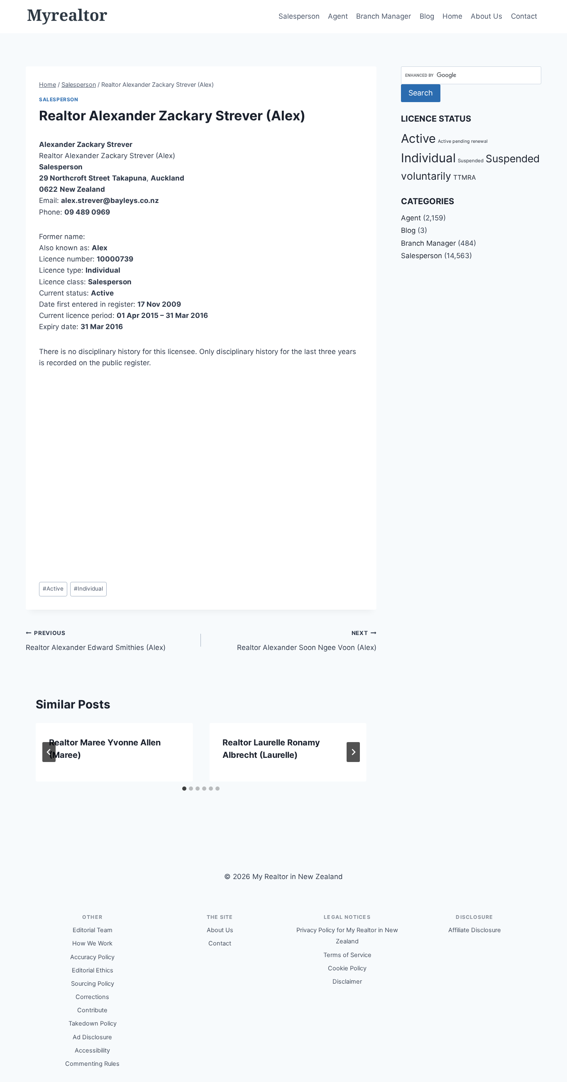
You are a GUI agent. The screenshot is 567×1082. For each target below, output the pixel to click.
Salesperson (299, 16)
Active (53, 588)
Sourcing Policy (92, 983)
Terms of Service (347, 955)
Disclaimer (347, 981)
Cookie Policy (347, 968)
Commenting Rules (92, 1063)
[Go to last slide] (49, 752)
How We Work (92, 943)
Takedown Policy (92, 1023)
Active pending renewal (463, 141)
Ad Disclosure (92, 1037)
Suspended (471, 161)
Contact (524, 16)
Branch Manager (383, 16)
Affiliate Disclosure (474, 930)
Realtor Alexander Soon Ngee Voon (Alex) (306, 641)
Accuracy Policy (92, 957)
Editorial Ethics (92, 970)
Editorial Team (92, 930)
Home (452, 16)
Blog (427, 16)
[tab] (184, 788)
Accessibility (92, 1050)
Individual (88, 588)
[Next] (353, 752)
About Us (486, 16)
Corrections (92, 997)
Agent (338, 16)
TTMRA (464, 177)
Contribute (92, 1010)
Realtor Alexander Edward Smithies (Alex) (96, 641)
